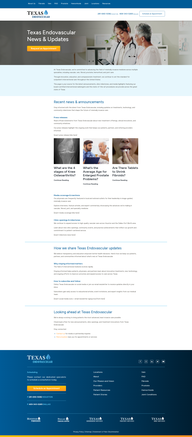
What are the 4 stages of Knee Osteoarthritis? (65, 171)
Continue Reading (61, 180)
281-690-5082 (104, 14)
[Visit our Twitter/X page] (157, 361)
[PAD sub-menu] (59, 3)
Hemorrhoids (76, 4)
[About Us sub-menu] (36, 3)
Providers (97, 385)
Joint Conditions (149, 394)
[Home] (40, 358)
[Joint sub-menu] (89, 3)
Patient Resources (101, 390)
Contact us (60, 334)
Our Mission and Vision (103, 381)
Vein (49, 4)
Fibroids (41, 4)
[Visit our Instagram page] (146, 361)
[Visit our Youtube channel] (163, 361)
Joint (86, 4)
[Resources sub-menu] (111, 3)
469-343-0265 (126, 14)
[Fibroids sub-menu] (46, 3)
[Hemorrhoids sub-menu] (82, 3)
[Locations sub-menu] (100, 3)
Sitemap (88, 432)
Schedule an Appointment (152, 14)
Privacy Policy (78, 432)
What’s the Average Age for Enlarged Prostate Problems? (96, 173)
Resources (106, 4)
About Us (31, 4)
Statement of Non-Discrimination (106, 432)
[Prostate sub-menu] (69, 3)
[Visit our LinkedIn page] (151, 361)
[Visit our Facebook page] (140, 361)
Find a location (61, 337)
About (96, 376)
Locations (95, 4)
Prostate (64, 4)
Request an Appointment (43, 48)
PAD (56, 4)
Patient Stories (100, 394)
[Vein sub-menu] (52, 3)
